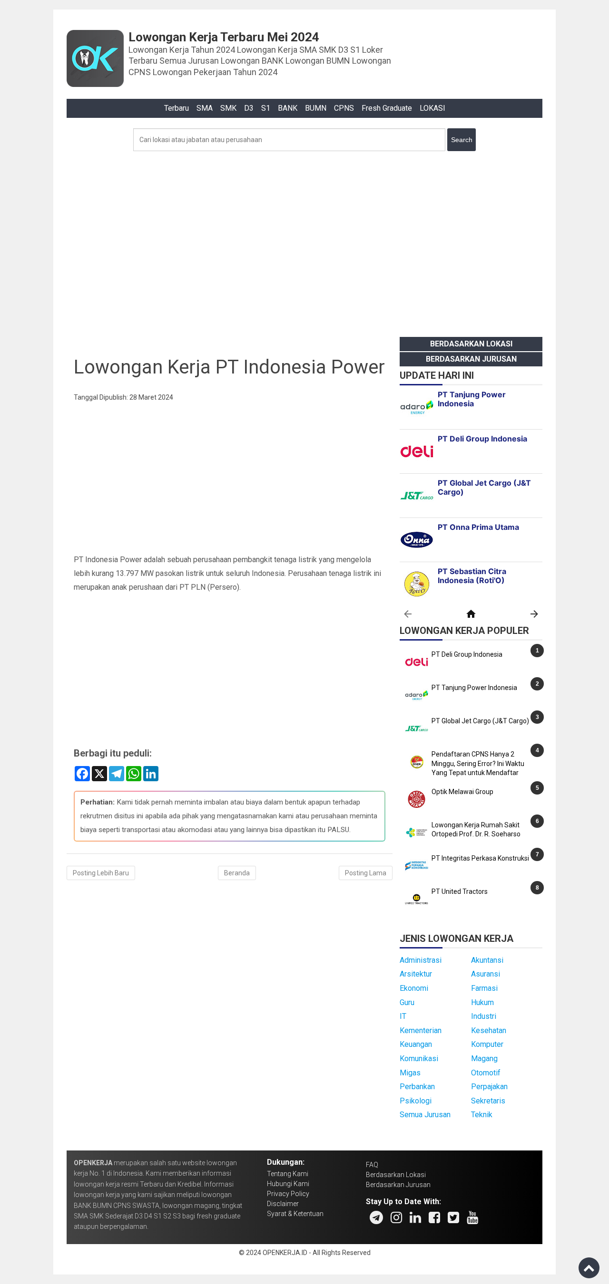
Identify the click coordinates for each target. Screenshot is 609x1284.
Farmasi (484, 988)
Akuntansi (487, 960)
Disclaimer (283, 1203)
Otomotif (486, 1072)
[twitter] (453, 1217)
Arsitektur (416, 973)
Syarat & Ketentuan (295, 1213)
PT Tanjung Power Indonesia (474, 687)
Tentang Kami (287, 1174)
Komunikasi (419, 1058)
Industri (483, 1016)
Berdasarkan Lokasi (471, 343)
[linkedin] (415, 1217)
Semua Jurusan (425, 1114)
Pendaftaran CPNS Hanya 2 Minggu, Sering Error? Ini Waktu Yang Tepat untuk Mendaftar (478, 763)
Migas (410, 1072)
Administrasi (421, 960)
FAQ (372, 1165)
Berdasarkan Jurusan (471, 359)
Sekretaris (488, 1100)
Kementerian (421, 1030)
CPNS (344, 108)
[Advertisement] (304, 241)
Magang (484, 1058)
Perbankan (417, 1086)
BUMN (315, 108)
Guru (407, 1002)
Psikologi (416, 1100)
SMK (228, 108)
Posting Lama (365, 873)
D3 (249, 108)
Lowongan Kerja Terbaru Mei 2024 (223, 37)
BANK (287, 108)
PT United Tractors (460, 891)
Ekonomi (414, 988)
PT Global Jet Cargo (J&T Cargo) (480, 721)
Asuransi (485, 973)
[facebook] (434, 1217)
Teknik (481, 1114)
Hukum (482, 1002)
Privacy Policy (288, 1194)
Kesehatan (488, 1030)
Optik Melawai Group (462, 791)
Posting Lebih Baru (101, 873)
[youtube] (472, 1217)
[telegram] (376, 1217)
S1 (265, 108)
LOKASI (432, 108)
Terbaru (176, 108)
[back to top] (589, 1267)
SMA (204, 108)
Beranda (237, 873)
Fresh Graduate (387, 108)
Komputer (487, 1044)
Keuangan (416, 1044)
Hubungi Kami (288, 1184)
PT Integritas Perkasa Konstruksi (480, 858)
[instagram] (396, 1217)
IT (403, 1016)
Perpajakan (489, 1086)
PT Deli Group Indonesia (467, 654)
